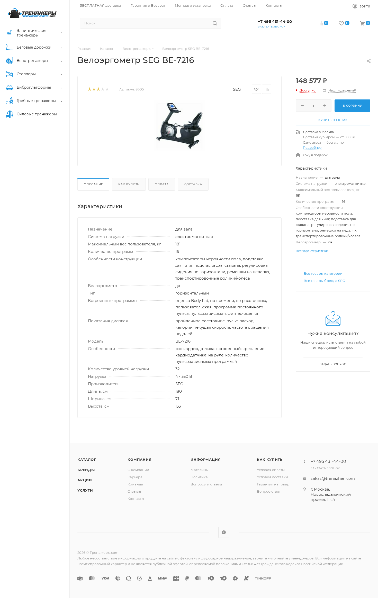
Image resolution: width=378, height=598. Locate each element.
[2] (94, 89)
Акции (84, 480)
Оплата (162, 184)
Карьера (135, 477)
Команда (135, 484)
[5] (107, 89)
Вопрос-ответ (269, 491)
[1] (89, 89)
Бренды (86, 470)
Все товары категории (323, 273)
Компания (139, 459)
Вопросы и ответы (206, 484)
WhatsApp (223, 532)
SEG (237, 89)
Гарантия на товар (273, 484)
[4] (102, 89)
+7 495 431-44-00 (275, 21)
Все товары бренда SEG (324, 281)
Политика (199, 477)
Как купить (128, 184)
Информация (206, 459)
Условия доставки (272, 477)
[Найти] (215, 23)
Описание (93, 184)
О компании (138, 470)
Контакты (136, 498)
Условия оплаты (271, 470)
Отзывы (134, 491)
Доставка (193, 184)
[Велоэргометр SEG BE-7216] (179, 125)
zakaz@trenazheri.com (333, 478)
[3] (98, 89)
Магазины (200, 470)
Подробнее (312, 148)
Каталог (86, 459)
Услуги (85, 490)
